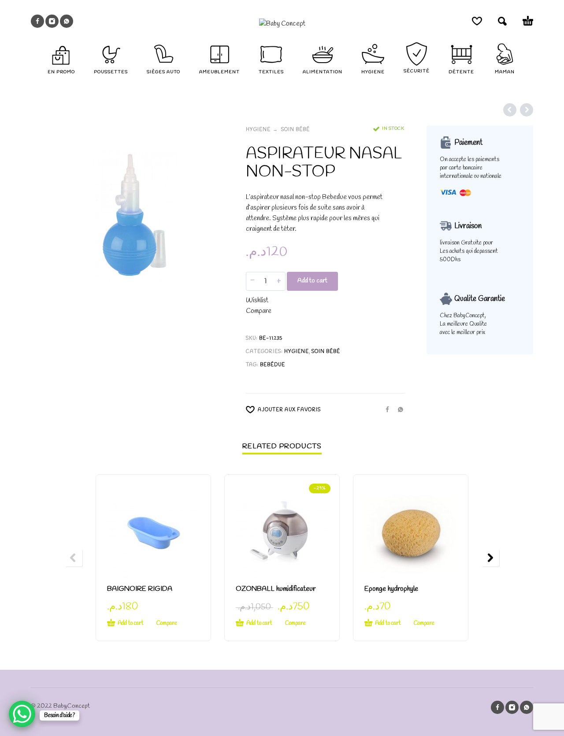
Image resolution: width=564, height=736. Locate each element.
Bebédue (272, 365)
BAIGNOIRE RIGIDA (139, 588)
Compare (258, 311)
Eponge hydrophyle (391, 588)
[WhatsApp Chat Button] (22, 714)
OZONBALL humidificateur (275, 588)
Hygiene (258, 130)
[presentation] (73, 558)
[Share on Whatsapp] (397, 409)
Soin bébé (295, 130)
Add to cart (312, 281)
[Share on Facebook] (384, 409)
